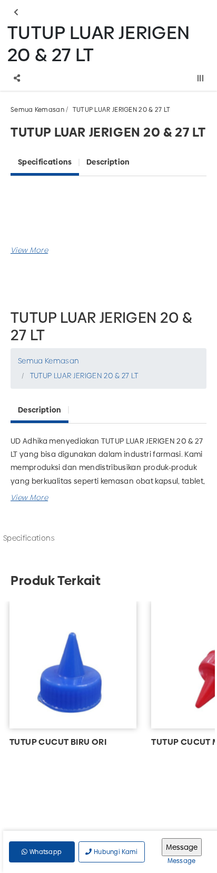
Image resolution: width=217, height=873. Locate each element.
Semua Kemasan (37, 109)
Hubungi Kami (115, 852)
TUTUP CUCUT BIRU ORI (57, 742)
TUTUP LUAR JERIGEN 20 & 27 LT (122, 109)
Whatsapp (45, 852)
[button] (29, 250)
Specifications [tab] (45, 162)
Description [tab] (108, 162)
